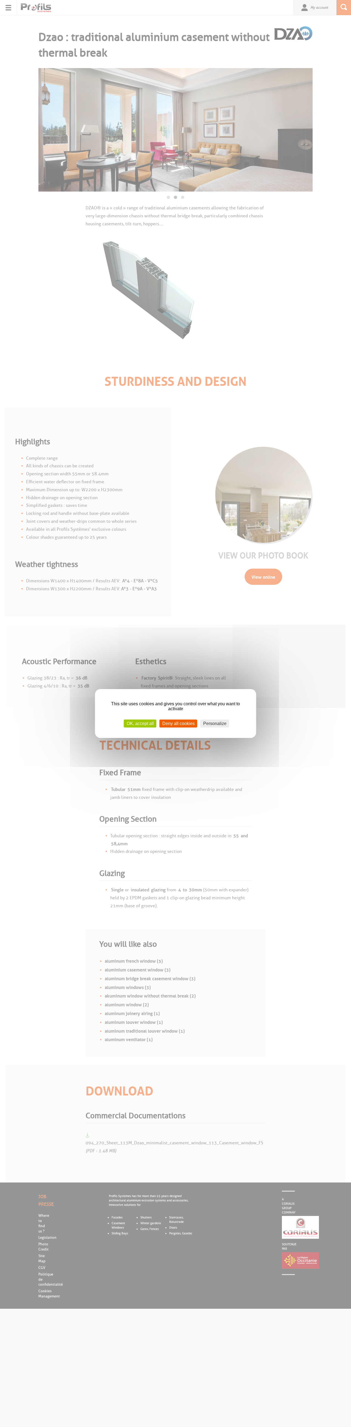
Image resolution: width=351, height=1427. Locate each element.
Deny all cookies (178, 723)
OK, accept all (140, 723)
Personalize (215, 723)
